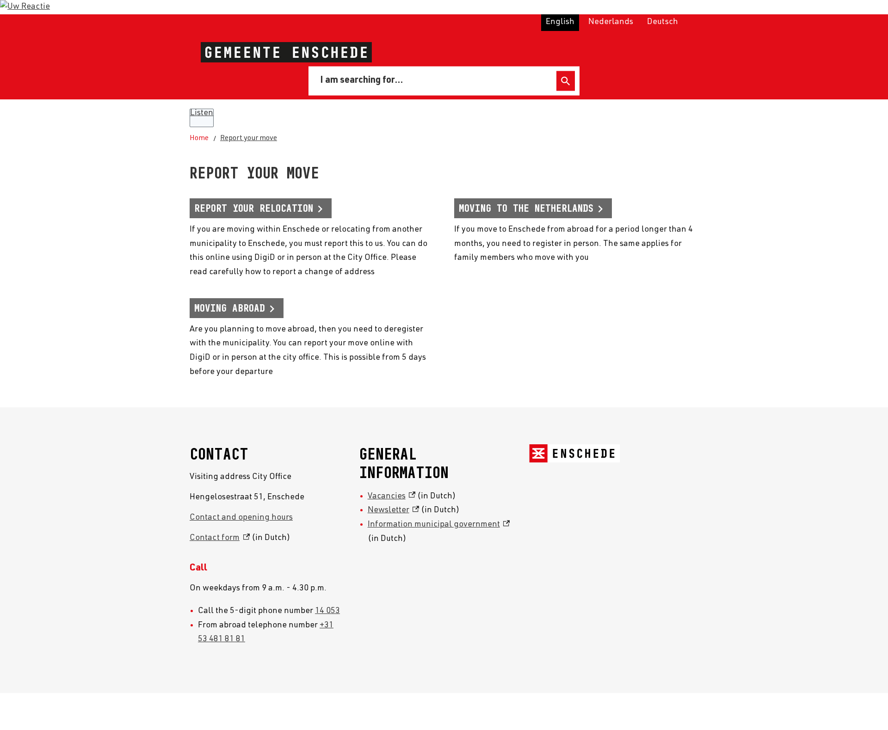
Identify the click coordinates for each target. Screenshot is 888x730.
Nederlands (610, 22)
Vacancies (392, 496)
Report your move (248, 138)
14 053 (327, 611)
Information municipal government (439, 525)
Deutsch (662, 22)
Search (565, 81)
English (560, 22)
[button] (25, 7)
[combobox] (434, 81)
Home (199, 138)
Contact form (220, 538)
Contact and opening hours (241, 518)
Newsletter (393, 510)
